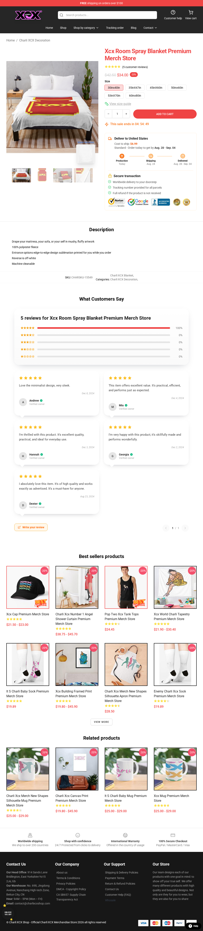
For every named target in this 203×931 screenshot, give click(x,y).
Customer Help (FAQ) (118, 894)
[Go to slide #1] (21, 175)
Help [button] (195, 926)
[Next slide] (92, 107)
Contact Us (112, 889)
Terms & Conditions (68, 878)
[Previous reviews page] (165, 528)
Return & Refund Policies (120, 883)
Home (10, 40)
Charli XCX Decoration (34, 40)
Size (107, 81)
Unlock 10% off (8, 913)
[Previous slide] (12, 107)
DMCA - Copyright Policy (71, 889)
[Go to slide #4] (83, 175)
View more (101, 722)
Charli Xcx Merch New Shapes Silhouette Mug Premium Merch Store (27, 800)
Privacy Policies (65, 883)
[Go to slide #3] (62, 175)
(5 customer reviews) (135, 67)
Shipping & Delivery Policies (121, 872)
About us (61, 872)
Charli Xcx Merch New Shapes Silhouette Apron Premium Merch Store (126, 696)
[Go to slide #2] (42, 175)
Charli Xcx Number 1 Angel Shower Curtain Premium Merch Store (74, 619)
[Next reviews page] (185, 528)
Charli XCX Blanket (121, 275)
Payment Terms (114, 878)
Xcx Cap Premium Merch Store (27, 614)
